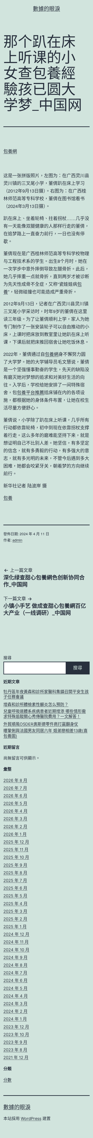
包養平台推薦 (30, 392)
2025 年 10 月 (16, 857)
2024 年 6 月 (15, 980)
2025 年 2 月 (15, 919)
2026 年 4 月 (15, 811)
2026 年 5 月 (15, 803)
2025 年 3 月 (15, 911)
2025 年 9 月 (15, 865)
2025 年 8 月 (15, 872)
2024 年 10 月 (16, 949)
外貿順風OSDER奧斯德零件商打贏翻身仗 (40, 724)
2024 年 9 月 (15, 957)
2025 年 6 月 (15, 888)
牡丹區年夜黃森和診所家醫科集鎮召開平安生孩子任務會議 (46, 694)
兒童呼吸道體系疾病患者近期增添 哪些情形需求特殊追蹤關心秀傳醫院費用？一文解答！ (44, 714)
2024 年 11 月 (16, 942)
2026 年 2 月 (15, 826)
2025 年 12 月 (16, 842)
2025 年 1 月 (15, 926)
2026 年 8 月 (15, 780)
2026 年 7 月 (15, 788)
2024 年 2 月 (15, 1011)
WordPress (31, 1118)
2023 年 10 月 (16, 1034)
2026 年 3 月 (15, 818)
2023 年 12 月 (16, 1026)
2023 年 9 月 (15, 1042)
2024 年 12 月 (16, 934)
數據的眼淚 (46, 8)
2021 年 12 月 (15, 1057)
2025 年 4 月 (15, 903)
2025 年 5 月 (15, 895)
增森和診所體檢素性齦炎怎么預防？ (35, 704)
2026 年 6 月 (15, 795)
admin (17, 540)
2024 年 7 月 (15, 972)
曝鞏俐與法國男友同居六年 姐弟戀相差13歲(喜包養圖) (45, 733)
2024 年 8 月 (15, 965)
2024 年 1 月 (15, 1019)
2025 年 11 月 (15, 849)
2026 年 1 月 (15, 834)
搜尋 (7, 657)
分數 (7, 1080)
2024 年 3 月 (15, 1003)
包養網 (10, 151)
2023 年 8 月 (15, 1049)
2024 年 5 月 (15, 988)
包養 (7, 497)
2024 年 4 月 (15, 996)
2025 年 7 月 (15, 880)
